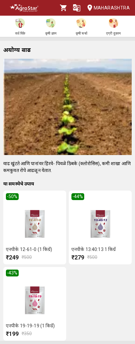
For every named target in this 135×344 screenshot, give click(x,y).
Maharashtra (112, 7)
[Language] (76, 7)
